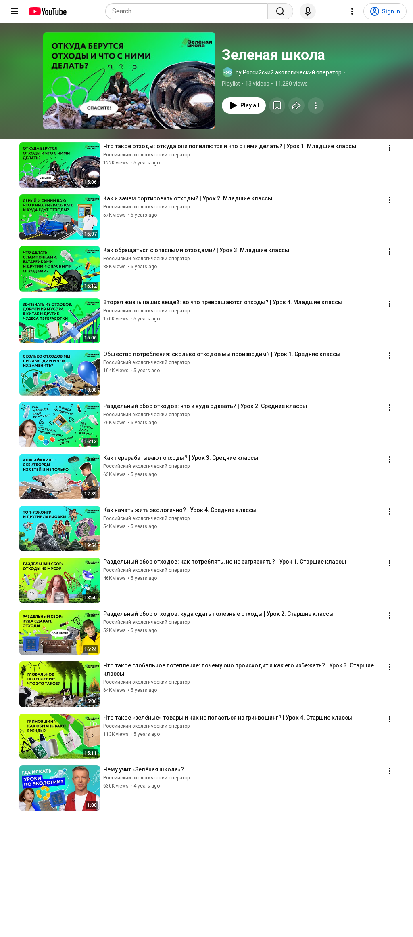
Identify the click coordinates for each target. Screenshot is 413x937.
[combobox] (189, 11)
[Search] (280, 11)
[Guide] (14, 11)
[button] (129, 80)
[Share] (296, 105)
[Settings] (352, 11)
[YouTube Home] (47, 11)
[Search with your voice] (308, 11)
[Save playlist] (277, 105)
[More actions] (316, 105)
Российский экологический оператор (146, 155)
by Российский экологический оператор (289, 72)
